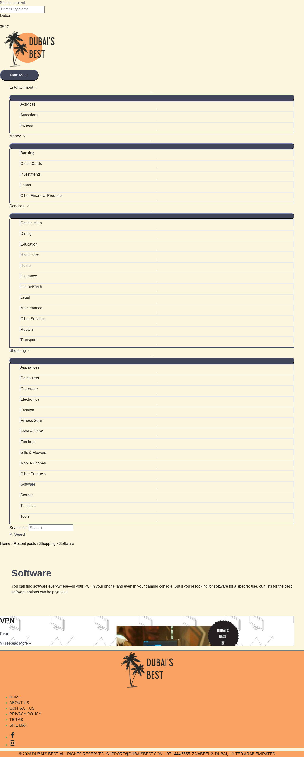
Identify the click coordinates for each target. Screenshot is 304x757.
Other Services (32, 319)
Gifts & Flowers (33, 452)
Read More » (15, 643)
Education (29, 244)
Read (4, 634)
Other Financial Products (41, 196)
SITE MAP (18, 725)
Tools (24, 516)
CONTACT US (22, 708)
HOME (15, 697)
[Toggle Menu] (152, 97)
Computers (29, 378)
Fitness (26, 125)
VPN (7, 620)
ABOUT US (19, 703)
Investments (30, 174)
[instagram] (13, 745)
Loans (25, 185)
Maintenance (31, 308)
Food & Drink (31, 431)
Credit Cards (31, 164)
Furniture (28, 442)
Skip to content (12, 3)
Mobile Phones (33, 463)
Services (17, 206)
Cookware (29, 389)
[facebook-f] (13, 737)
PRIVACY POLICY (25, 714)
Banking (27, 153)
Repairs (27, 329)
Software (27, 484)
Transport (28, 340)
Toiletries (28, 506)
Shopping (18, 350)
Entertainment (21, 87)
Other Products (33, 474)
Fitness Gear (31, 420)
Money (15, 136)
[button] (18, 534)
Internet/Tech (31, 287)
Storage (27, 495)
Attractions (29, 115)
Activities (28, 104)
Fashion (27, 410)
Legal (25, 297)
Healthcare (29, 255)
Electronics (29, 399)
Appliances (29, 367)
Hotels (25, 266)
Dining (26, 234)
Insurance (28, 276)
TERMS (16, 720)
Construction (31, 223)
